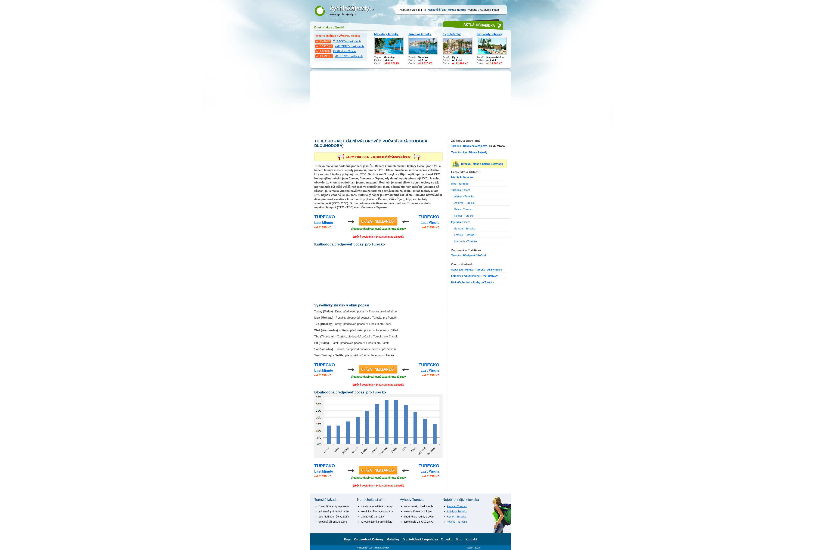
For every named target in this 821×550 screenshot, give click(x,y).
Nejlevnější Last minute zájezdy (373, 547)
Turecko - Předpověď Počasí (468, 255)
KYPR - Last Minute (344, 51)
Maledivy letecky (386, 34)
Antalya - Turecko (464, 202)
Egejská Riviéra (460, 222)
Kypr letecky (452, 34)
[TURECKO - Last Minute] (378, 223)
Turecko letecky (419, 34)
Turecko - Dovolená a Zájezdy (469, 146)
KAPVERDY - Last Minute (349, 46)
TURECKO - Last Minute (347, 41)
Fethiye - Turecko (464, 235)
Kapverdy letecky (489, 34)
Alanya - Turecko (464, 196)
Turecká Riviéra (460, 190)
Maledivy (393, 539)
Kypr (347, 539)
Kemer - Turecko (464, 215)
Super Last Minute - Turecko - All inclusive (476, 269)
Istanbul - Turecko (462, 177)
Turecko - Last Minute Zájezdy (469, 152)
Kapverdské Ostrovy (369, 539)
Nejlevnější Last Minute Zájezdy (342, 2)
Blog (459, 539)
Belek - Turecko (463, 209)
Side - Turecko (459, 183)
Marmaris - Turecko (465, 241)
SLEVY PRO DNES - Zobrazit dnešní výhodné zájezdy (378, 156)
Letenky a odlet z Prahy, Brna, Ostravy (474, 276)
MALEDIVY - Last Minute (349, 56)
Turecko (447, 539)
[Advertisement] (410, 107)
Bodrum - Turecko (464, 228)
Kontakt (471, 539)
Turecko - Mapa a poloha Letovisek (482, 164)
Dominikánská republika (420, 539)
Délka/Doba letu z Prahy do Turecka (472, 282)
